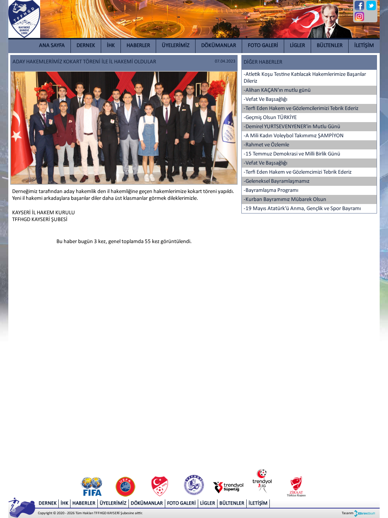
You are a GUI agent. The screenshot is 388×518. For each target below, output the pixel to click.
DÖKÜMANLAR (218, 46)
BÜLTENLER (330, 46)
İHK (111, 46)
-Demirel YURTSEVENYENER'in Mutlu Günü (292, 127)
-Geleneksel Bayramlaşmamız (277, 181)
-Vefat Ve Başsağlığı (265, 99)
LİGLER (297, 46)
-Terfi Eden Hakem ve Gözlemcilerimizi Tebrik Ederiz (301, 108)
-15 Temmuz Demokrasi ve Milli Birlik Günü (292, 154)
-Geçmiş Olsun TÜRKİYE (270, 118)
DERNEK (86, 46)
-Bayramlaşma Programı (271, 190)
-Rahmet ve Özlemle (266, 145)
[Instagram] (359, 16)
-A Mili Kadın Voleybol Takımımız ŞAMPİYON (294, 136)
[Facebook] (359, 5)
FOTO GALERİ (263, 46)
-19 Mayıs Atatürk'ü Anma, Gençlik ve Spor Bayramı (302, 209)
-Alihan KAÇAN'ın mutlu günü (277, 90)
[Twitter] (371, 5)
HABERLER (138, 46)
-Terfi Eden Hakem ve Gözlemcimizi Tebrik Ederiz (298, 172)
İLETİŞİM (364, 46)
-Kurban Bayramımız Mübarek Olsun (285, 199)
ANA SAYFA (52, 46)
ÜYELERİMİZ (175, 46)
